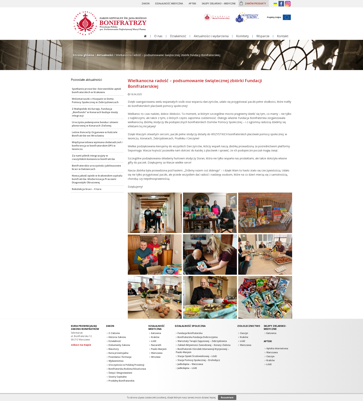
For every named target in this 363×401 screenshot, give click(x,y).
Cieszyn (244, 333)
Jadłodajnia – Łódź (187, 368)
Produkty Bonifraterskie (121, 380)
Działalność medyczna (169, 3)
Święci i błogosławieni (120, 372)
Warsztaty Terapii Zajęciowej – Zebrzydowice (202, 341)
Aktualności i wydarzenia (211, 36)
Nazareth (156, 345)
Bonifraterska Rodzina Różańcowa (127, 368)
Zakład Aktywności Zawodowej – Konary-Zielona (204, 345)
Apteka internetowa (277, 348)
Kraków (155, 337)
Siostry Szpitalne (118, 376)
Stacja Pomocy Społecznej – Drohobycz (199, 360)
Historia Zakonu (117, 337)
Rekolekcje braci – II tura (86, 189)
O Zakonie (114, 333)
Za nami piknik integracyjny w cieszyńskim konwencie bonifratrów (93, 157)
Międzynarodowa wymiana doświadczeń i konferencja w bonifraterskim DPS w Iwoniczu (97, 145)
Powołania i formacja (120, 357)
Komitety (242, 36)
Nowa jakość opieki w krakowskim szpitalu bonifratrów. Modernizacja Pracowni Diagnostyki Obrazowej (97, 179)
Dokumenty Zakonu (119, 345)
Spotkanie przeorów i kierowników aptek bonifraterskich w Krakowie (96, 90)
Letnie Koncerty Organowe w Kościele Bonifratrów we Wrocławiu (94, 133)
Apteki (192, 3)
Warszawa (156, 353)
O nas (158, 36)
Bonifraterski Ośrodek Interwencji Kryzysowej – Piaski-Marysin (202, 350)
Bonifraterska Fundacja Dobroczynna (198, 337)
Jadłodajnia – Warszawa (190, 364)
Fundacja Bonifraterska (190, 333)
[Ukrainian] (276, 4)
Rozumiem (227, 397)
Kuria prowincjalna (118, 353)
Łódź (153, 341)
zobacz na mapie (81, 344)
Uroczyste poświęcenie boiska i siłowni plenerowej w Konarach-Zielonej (95, 123)
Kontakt (282, 36)
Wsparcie (262, 36)
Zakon (146, 3)
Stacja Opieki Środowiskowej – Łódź (197, 356)
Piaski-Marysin (159, 349)
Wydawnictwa (116, 360)
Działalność (178, 36)
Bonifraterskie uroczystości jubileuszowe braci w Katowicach (96, 167)
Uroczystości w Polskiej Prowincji (126, 364)
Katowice (156, 333)
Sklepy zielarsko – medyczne (219, 3)
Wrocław (156, 357)
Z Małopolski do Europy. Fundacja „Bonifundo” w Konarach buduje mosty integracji (95, 112)
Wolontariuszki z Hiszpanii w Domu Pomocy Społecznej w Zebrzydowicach (95, 100)
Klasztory (114, 349)
